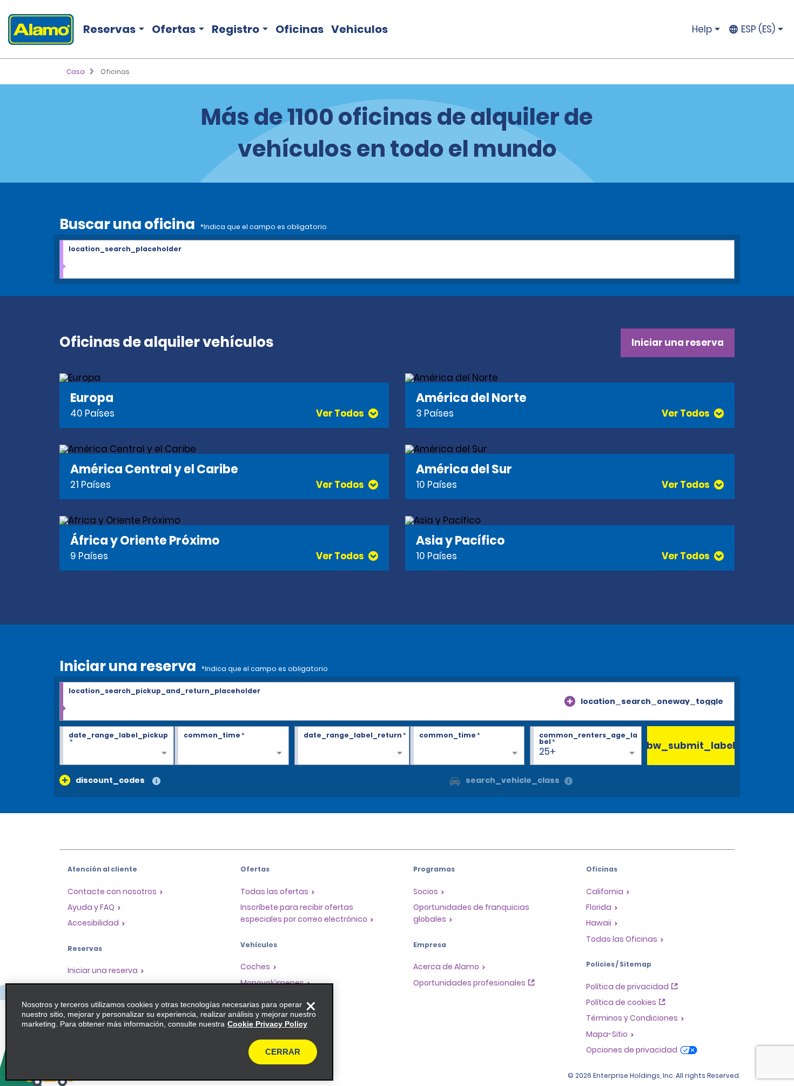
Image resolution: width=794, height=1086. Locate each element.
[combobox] (397, 259)
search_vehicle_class (513, 780)
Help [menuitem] (702, 29)
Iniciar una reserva (677, 342)
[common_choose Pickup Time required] (231, 746)
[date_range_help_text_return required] (351, 746)
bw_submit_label (691, 745)
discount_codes (110, 780)
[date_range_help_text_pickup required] (116, 746)
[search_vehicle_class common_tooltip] (568, 781)
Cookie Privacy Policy (267, 1024)
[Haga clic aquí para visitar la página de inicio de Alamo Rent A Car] (37, 29)
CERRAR (282, 1051)
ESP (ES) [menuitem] (758, 29)
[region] (169, 1032)
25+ (547, 751)
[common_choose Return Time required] (467, 746)
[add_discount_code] (64, 780)
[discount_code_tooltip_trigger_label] (156, 781)
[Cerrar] (310, 1006)
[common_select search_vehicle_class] (454, 780)
